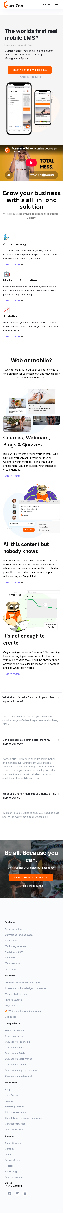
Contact (9, 1148)
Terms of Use (12, 1160)
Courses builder (13, 929)
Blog (7, 1089)
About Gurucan (13, 1143)
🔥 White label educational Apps (23, 1011)
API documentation (15, 1112)
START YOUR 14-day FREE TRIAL (29, 70)
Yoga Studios (12, 1005)
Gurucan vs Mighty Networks (21, 1070)
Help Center (11, 1095)
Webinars (10, 957)
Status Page (11, 1171)
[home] (14, 4)
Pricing (9, 1100)
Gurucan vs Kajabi (15, 1053)
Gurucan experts (14, 1129)
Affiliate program (14, 1106)
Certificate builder (15, 1123)
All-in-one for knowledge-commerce (25, 988)
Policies (9, 1165)
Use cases (10, 1016)
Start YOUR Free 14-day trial (30, 877)
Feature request (13, 1177)
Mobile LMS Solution (16, 994)
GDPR (8, 1154)
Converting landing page (19, 934)
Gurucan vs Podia (15, 1047)
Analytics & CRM (14, 951)
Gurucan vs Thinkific (16, 1064)
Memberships (12, 963)
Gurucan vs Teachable (17, 1041)
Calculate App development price (23, 1118)
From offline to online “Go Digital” (23, 982)
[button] (56, 4)
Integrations (11, 969)
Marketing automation (17, 946)
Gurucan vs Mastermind (18, 1075)
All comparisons (14, 1036)
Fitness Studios (13, 999)
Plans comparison (15, 1030)
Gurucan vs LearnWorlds (18, 1058)
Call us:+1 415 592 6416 (13, 1184)
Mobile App (11, 940)
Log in (47, 4)
